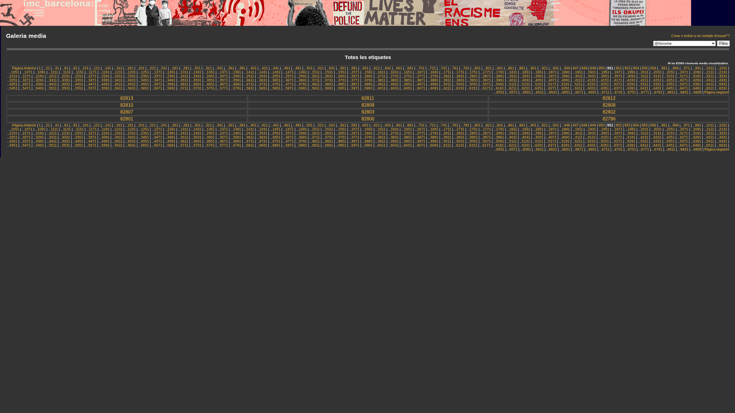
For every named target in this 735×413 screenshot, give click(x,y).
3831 (395, 80)
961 (665, 68)
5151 (539, 84)
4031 (526, 80)
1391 (237, 72)
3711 (316, 80)
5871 (290, 88)
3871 (421, 80)
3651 (276, 80)
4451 (79, 84)
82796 (609, 118)
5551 (79, 88)
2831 (461, 76)
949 (593, 68)
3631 (263, 80)
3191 (697, 76)
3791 (369, 80)
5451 (13, 88)
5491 (40, 88)
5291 (631, 84)
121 (97, 68)
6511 (710, 88)
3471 (158, 80)
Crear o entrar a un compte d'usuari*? (700, 36)
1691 (434, 72)
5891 (303, 88)
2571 (290, 76)
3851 (408, 80)
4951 (408, 84)
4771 (290, 84)
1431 (263, 72)
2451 (211, 76)
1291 (171, 72)
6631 (553, 92)
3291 (40, 80)
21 (48, 68)
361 (231, 68)
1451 (276, 72)
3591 (237, 80)
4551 (145, 84)
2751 (408, 76)
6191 (500, 88)
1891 (566, 72)
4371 (27, 84)
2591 (303, 76)
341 (220, 68)
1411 (250, 72)
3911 (447, 80)
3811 (382, 80)
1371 (224, 72)
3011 (579, 76)
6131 (460, 88)
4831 (329, 84)
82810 (126, 105)
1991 (632, 72)
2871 (487, 76)
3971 (487, 80)
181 (130, 68)
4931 (395, 84)
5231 (592, 84)
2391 (171, 76)
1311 (184, 72)
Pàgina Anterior (24, 68)
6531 (723, 88)
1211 (119, 72)
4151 (605, 80)
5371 (684, 84)
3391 (106, 80)
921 (545, 68)
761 (455, 68)
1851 (539, 72)
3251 (13, 80)
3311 (53, 80)
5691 (171, 88)
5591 (106, 88)
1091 (42, 72)
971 (687, 68)
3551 (211, 80)
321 (209, 68)
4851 (342, 84)
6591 (527, 92)
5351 (671, 84)
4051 (539, 80)
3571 (224, 80)
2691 (369, 76)
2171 (27, 76)
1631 (395, 72)
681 (410, 68)
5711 (184, 88)
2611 (316, 76)
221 (153, 68)
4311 (710, 80)
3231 (723, 76)
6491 (697, 88)
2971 (553, 76)
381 (242, 68)
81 (76, 68)
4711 (250, 84)
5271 (618, 84)
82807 (126, 112)
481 (298, 68)
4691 (237, 84)
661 (399, 68)
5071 (487, 84)
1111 (54, 72)
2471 (224, 76)
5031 (461, 84)
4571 (158, 84)
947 (576, 68)
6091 (434, 88)
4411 (53, 84)
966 (676, 68)
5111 (513, 84)
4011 (513, 80)
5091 (500, 84)
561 (343, 68)
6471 (684, 88)
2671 (355, 76)
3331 (66, 80)
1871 (553, 72)
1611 (382, 72)
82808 (609, 105)
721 (433, 68)
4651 (211, 84)
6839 (698, 92)
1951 (605, 72)
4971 (421, 84)
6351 (605, 88)
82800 (367, 118)
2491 (237, 76)
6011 (382, 88)
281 (186, 68)
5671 (158, 88)
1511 (316, 72)
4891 (369, 84)
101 (86, 68)
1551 (342, 72)
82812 (609, 98)
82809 (367, 105)
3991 (500, 80)
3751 (342, 80)
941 (556, 68)
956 (653, 68)
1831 (526, 72)
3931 (461, 80)
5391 (697, 84)
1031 (723, 68)
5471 (27, 88)
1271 (158, 72)
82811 (367, 98)
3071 (618, 76)
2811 (447, 76)
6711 (606, 92)
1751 (474, 72)
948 (584, 68)
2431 (198, 76)
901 (534, 68)
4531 (132, 84)
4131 (592, 80)
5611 (119, 88)
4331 (723, 80)
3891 (434, 80)
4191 (631, 80)
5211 (579, 84)
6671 (579, 92)
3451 (145, 80)
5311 (644, 84)
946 (567, 68)
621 (377, 68)
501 (310, 68)
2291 (106, 76)
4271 (684, 80)
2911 (513, 76)
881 (522, 68)
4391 (40, 84)
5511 (53, 88)
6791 (658, 92)
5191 (566, 84)
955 (645, 68)
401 (254, 68)
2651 (342, 76)
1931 (592, 72)
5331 (657, 84)
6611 (540, 92)
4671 (224, 84)
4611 (184, 84)
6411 (644, 88)
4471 (92, 84)
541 (332, 68)
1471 (290, 72)
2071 (684, 72)
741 (444, 68)
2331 (132, 76)
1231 (132, 72)
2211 (53, 76)
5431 (723, 84)
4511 (119, 84)
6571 (514, 92)
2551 (276, 76)
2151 (13, 76)
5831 (263, 88)
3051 (605, 76)
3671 (290, 80)
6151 (473, 88)
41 (57, 68)
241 (164, 68)
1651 (408, 72)
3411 (119, 80)
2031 (658, 72)
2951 (539, 76)
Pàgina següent (716, 92)
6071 (421, 88)
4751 (276, 84)
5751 (211, 88)
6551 (500, 92)
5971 (355, 88)
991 (698, 68)
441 (276, 68)
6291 (566, 88)
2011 (645, 72)
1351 (211, 72)
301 (198, 68)
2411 (184, 76)
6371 (618, 88)
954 (636, 68)
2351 (145, 76)
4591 (171, 84)
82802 (609, 112)
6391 (631, 88)
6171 (487, 88)
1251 (145, 72)
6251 (539, 88)
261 (175, 68)
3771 (355, 80)
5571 (92, 88)
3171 (684, 76)
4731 (263, 84)
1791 (500, 72)
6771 (645, 92)
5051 (474, 84)
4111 (579, 80)
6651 (566, 92)
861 (511, 68)
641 (388, 68)
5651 (145, 88)
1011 (710, 68)
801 (478, 68)
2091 (697, 72)
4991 (434, 84)
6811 (671, 92)
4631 (198, 84)
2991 (566, 76)
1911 (579, 72)
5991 (369, 88)
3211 (710, 76)
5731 (198, 88)
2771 (421, 76)
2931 (526, 76)
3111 (644, 76)
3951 (474, 80)
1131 (67, 72)
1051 (15, 72)
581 (354, 68)
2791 (434, 76)
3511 (184, 80)
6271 (552, 88)
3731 (329, 80)
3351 (79, 80)
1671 (421, 72)
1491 (303, 72)
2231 (66, 76)
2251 (79, 76)
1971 (618, 72)
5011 (447, 84)
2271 (92, 76)
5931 (329, 88)
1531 (329, 72)
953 (627, 68)
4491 (106, 84)
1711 (447, 72)
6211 (513, 88)
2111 (710, 72)
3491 (171, 80)
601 (366, 68)
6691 (593, 92)
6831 (684, 92)
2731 (395, 76)
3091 (632, 76)
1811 (513, 72)
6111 (447, 88)
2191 (40, 76)
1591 (369, 72)
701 (422, 68)
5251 (605, 84)
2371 (158, 76)
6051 (408, 88)
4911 (382, 84)
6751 (632, 92)
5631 (132, 88)
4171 (618, 80)
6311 (579, 88)
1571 (355, 72)
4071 (553, 80)
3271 (27, 80)
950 (602, 68)
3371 (92, 80)
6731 (619, 92)
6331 (592, 88)
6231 (526, 88)
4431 (66, 84)
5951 (342, 88)
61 (66, 68)
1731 (461, 72)
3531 (198, 80)
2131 (723, 72)
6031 (395, 88)
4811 (316, 84)
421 (265, 68)
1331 (198, 72)
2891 (500, 76)
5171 (552, 84)
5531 (66, 88)
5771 (224, 88)
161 (119, 68)
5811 (250, 88)
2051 (671, 72)
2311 (119, 76)
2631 (329, 76)
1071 (28, 72)
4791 (303, 84)
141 (108, 68)
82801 (126, 118)
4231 (657, 80)
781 (466, 68)
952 (619, 68)
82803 (367, 112)
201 (142, 68)
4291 (697, 80)
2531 (263, 76)
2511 (250, 76)
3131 (657, 76)
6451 (671, 88)
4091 (566, 80)
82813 (126, 98)
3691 (303, 80)
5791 (237, 88)
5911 (316, 88)
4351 (13, 84)
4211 (644, 80)
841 (500, 68)
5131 (526, 84)
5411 (710, 84)
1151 (80, 72)
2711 (382, 76)
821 (489, 68)
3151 (671, 76)
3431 (132, 80)
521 (321, 68)
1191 (106, 72)
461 (287, 68)
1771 (487, 72)
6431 (657, 88)
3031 (592, 76)
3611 (250, 80)
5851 (276, 88)
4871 (355, 84)
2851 (474, 76)
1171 (93, 72)
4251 (671, 80)
